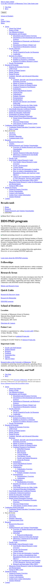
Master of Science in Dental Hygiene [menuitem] (25, 85)
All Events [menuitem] (12, 134)
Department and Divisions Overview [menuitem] (25, 36)
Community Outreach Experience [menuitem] (20, 111)
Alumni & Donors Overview (18, 573)
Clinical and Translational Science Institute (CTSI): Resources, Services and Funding (27, 561)
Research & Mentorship (8, 298)
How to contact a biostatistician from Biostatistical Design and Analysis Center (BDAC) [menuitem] (26, 173)
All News (12, 515)
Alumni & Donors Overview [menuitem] (18, 189)
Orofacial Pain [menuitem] (17, 92)
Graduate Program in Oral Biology (24, 447)
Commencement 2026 (16, 520)
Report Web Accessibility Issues (20, 383)
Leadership (16, 414)
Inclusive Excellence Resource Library (25, 421)
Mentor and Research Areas (10, 286)
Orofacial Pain (17, 465)
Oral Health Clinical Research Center (21, 544)
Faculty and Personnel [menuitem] (20, 165)
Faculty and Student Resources (27, 458)
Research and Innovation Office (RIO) (25, 564)
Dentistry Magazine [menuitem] (15, 136)
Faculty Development (16, 423)
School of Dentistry (7, 16)
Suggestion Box (10, 355)
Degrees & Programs (11, 425)
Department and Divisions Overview (25, 396)
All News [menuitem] (12, 133)
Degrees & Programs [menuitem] (11, 65)
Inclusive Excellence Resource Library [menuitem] (25, 61)
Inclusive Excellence (15, 416)
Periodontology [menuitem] (18, 98)
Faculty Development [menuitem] (16, 63)
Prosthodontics (18, 480)
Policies (7, 357)
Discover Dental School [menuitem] (21, 122)
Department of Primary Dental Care (24, 405)
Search (4, 12)
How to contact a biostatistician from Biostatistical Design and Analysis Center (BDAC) (26, 556)
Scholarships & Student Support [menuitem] (19, 114)
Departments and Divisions (18, 394)
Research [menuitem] (8, 140)
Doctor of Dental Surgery (17, 430)
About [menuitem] (7, 26)
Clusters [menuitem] (11, 143)
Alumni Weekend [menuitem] (14, 197)
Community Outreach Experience (20, 493)
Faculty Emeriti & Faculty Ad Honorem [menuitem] (26, 52)
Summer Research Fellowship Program (25, 537)
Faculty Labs (13, 542)
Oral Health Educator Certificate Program (22, 491)
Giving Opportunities (16, 575)
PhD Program (21, 452)
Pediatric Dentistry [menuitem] (19, 96)
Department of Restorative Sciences (24, 407)
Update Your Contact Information (20, 579)
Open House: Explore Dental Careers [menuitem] (25, 123)
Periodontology (18, 474)
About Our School (15, 388)
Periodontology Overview (25, 476)
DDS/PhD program (7, 301)
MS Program (21, 451)
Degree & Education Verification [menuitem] (19, 112)
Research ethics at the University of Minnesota (16, 362)
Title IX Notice (10, 359)
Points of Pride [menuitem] (14, 30)
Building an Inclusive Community (24, 419)
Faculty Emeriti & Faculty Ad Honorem (26, 412)
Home (7, 207)
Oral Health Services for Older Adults (25, 487)
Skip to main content (7, 2)
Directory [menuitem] (16, 50)
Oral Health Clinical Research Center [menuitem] (21, 160)
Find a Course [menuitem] (13, 129)
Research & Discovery (16, 524)
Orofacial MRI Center (16, 569)
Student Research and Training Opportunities (19, 211)
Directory (16, 410)
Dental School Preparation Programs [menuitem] (21, 116)
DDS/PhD (16, 533)
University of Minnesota (20, 379)
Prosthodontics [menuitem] (18, 100)
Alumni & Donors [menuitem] (11, 187)
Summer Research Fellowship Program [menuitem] (25, 153)
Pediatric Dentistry (19, 471)
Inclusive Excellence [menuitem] (15, 56)
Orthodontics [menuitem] (17, 94)
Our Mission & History (16, 392)
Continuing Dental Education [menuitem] (14, 125)
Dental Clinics (5, 21)
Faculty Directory (14, 409)
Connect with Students (16, 577)
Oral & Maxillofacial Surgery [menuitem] (22, 90)
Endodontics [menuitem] (17, 89)
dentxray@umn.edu (28, 340)
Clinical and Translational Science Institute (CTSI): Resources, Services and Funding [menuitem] (27, 177)
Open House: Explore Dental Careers (25, 505)
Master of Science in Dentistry (23, 443)
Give (2, 19)
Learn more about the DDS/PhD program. (14, 258)
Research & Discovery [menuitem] (16, 142)
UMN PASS (13, 429)
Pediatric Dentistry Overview (26, 473)
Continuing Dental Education (14, 507)
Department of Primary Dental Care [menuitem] (24, 45)
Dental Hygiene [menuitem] (14, 74)
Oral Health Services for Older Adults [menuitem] (25, 105)
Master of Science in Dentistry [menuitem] (23, 83)
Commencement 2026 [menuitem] (16, 138)
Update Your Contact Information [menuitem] (20, 195)
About (7, 387)
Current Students (22, 454)
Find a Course (13, 511)
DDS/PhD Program (23, 449)
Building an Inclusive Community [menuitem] (24, 59)
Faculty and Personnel (20, 549)
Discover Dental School (21, 504)
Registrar (8, 351)
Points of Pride (14, 390)
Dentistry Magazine (15, 518)
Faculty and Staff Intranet (13, 348)
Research (8, 209)
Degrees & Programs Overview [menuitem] (19, 67)
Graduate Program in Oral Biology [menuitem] (24, 87)
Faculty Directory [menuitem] (14, 48)
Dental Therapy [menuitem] (14, 72)
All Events (12, 516)
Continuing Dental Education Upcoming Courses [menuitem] (25, 127)
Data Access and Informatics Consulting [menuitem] (26, 169)
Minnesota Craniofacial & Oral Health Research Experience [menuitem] (25, 155)
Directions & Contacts (8, 323)
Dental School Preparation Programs (21, 498)
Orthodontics (17, 467)
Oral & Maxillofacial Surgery (22, 463)
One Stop (8, 7)
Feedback (8, 353)
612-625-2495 (28, 331)
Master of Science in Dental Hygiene (25, 445)
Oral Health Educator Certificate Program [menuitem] (22, 109)
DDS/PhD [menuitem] (16, 151)
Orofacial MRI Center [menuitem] (16, 186)
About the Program (23, 460)
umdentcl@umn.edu (22, 336)
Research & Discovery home (10, 294)
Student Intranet (10, 349)
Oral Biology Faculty (24, 456)
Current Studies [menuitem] (18, 167)
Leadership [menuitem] (16, 54)
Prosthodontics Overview (25, 482)
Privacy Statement (6, 383)
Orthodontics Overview (24, 469)
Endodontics (17, 462)
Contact (7, 582)
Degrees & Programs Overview (19, 427)
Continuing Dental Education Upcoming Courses (25, 509)
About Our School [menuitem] (15, 28)
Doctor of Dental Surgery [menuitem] (17, 70)
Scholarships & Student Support (19, 496)
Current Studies (18, 551)
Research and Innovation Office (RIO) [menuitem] (25, 180)
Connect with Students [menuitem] (16, 193)
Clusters (11, 526)
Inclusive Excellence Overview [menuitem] (23, 58)
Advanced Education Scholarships (24, 489)
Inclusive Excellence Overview (23, 418)
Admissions (21, 478)
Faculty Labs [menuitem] (13, 158)
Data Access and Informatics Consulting (26, 553)
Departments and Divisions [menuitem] (18, 34)
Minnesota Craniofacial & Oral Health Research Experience (25, 539)
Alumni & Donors (11, 571)
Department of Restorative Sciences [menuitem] (24, 47)
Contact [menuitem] (7, 198)
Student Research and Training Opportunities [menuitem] (23, 145)
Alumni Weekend (14, 580)
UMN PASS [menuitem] (13, 69)
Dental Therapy (14, 432)
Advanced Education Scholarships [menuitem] (24, 107)
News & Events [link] (10, 131)
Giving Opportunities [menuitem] (16, 191)
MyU (6, 9)
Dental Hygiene (14, 434)
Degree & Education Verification (19, 494)
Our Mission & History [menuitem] (16, 32)
